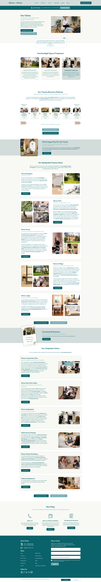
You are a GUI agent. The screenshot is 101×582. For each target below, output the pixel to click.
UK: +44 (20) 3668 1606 (54, 7)
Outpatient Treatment (71, 70)
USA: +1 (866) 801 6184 (45, 7)
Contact (67, 2)
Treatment (43, 2)
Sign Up (55, 564)
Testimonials (56, 2)
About (49, 2)
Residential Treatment (30, 70)
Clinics (36, 2)
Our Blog (62, 2)
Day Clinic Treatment (50, 70)
